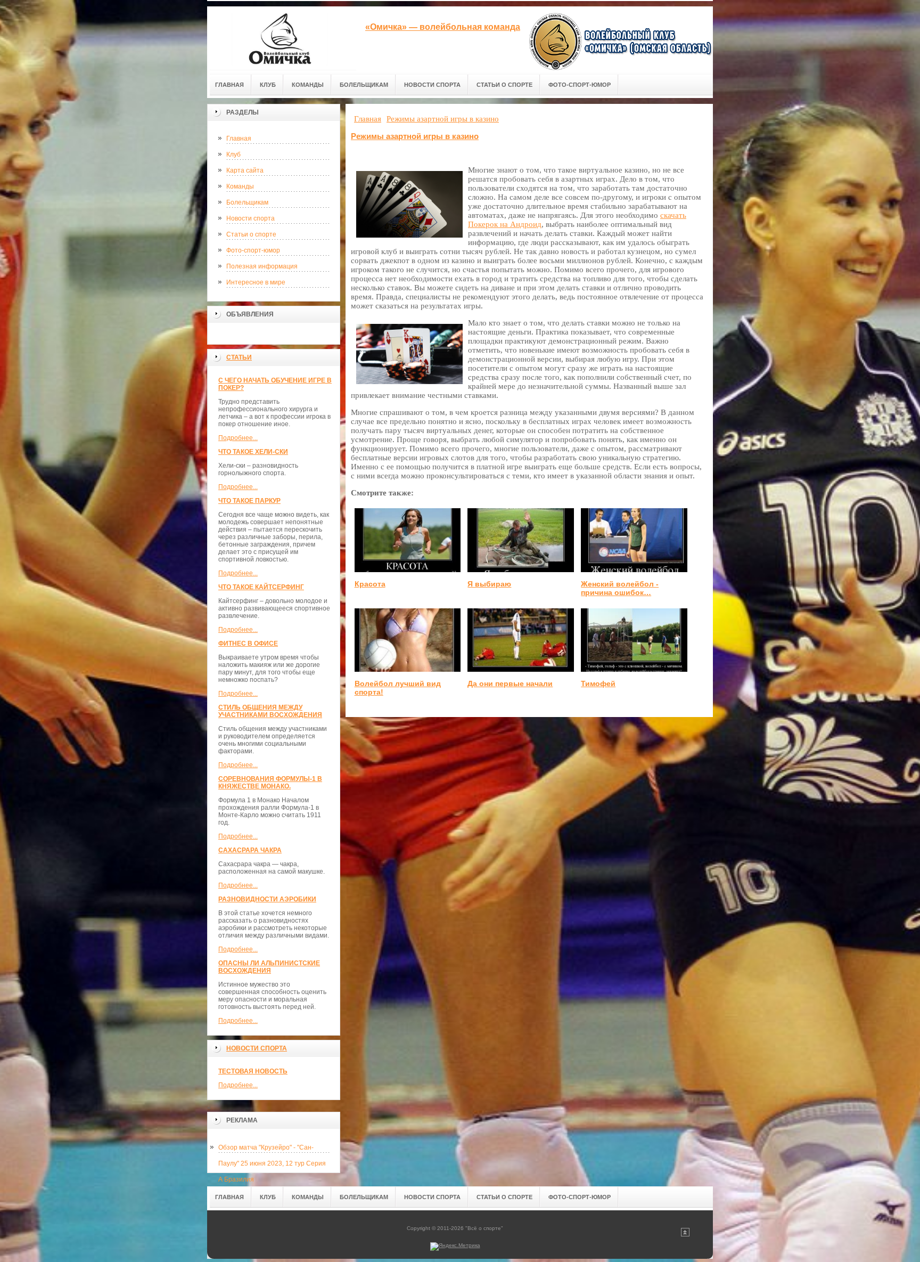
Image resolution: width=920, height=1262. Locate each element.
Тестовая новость (253, 1071)
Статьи (239, 357)
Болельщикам (247, 202)
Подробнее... (238, 438)
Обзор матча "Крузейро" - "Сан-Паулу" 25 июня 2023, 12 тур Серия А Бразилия (272, 1149)
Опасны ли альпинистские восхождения (269, 966)
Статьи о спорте (251, 234)
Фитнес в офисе (248, 643)
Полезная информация (262, 266)
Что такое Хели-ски (253, 451)
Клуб (233, 154)
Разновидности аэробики (267, 899)
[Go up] (685, 1234)
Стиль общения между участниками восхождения (270, 711)
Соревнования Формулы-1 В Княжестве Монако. (270, 782)
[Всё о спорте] (281, 38)
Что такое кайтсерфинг (261, 587)
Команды (240, 186)
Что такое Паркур (249, 500)
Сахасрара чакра (250, 850)
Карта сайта (245, 170)
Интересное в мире (255, 282)
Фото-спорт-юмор (253, 250)
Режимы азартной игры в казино (415, 136)
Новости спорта (250, 218)
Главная (238, 138)
